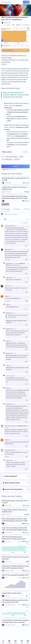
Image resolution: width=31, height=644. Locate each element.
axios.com (17, 433)
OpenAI (21, 156)
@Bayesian (17, 298)
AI (2, 156)
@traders (7, 251)
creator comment (9, 105)
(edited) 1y (12, 376)
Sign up (26, 2)
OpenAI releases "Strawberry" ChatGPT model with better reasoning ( (16, 431)
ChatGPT (17, 159)
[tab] (5, 209)
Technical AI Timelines (11, 156)
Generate (25, 152)
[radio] (14, 28)
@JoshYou (9, 390)
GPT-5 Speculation (7, 159)
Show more (5, 204)
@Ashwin (8, 355)
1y (15, 226)
